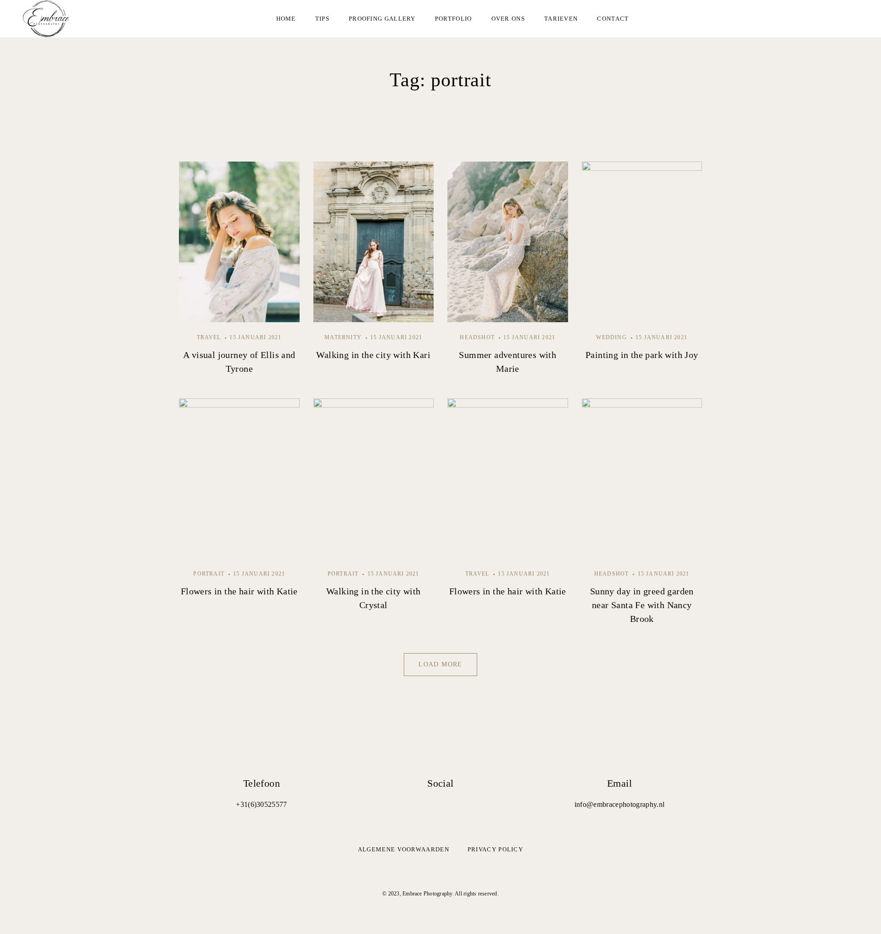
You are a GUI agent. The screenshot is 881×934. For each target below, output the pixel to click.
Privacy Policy (495, 849)
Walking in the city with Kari (373, 355)
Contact (613, 18)
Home (286, 18)
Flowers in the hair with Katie (239, 591)
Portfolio (453, 18)
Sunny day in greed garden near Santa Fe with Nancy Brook (642, 605)
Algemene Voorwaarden (403, 849)
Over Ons (508, 18)
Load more (440, 664)
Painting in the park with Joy (641, 355)
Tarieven (561, 18)
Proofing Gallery (382, 18)
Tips (322, 18)
